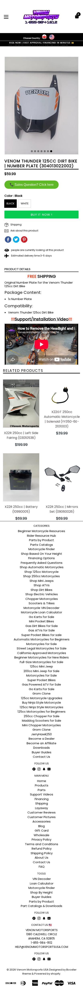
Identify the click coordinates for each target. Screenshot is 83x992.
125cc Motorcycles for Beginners (41, 711)
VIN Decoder (41, 879)
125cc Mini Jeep (41, 666)
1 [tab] (32, 151)
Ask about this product (24, 230)
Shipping (16, 224)
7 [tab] (51, 151)
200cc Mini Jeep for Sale (41, 671)
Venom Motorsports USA (33, 970)
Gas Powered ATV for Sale (41, 684)
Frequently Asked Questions (41, 563)
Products (41, 785)
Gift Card (42, 830)
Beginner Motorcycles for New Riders (41, 657)
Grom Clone (41, 693)
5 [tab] (45, 151)
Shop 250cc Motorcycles (41, 576)
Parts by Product (41, 540)
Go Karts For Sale (41, 689)
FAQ (42, 866)
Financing (42, 799)
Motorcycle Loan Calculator (41, 612)
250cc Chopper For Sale (41, 716)
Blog (41, 826)
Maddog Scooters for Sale (41, 720)
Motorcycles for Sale (41, 644)
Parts (42, 790)
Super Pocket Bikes (41, 680)
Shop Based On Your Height (41, 554)
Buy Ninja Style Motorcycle (41, 702)
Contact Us (41, 757)
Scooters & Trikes (42, 603)
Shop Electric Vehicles (41, 594)
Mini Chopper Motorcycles (41, 725)
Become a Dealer (42, 738)
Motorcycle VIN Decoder (41, 608)
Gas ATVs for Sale (41, 630)
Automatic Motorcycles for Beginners (42, 639)
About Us (41, 857)
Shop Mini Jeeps (42, 581)
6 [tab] (48, 151)
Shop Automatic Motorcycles (41, 567)
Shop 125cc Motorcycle (41, 572)
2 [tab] (35, 151)
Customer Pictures (41, 817)
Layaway (41, 808)
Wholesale (41, 835)
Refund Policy (42, 848)
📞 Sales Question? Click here (32, 184)
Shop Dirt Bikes (41, 590)
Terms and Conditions (41, 844)
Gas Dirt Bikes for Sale (41, 626)
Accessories (41, 821)
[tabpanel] (41, 107)
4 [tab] (41, 151)
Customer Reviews (41, 812)
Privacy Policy (41, 839)
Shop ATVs (42, 585)
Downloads (41, 748)
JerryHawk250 (41, 734)
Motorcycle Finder (41, 549)
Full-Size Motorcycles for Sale (41, 662)
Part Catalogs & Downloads (41, 906)
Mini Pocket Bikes (41, 621)
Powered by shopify (47, 974)
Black (10, 203)
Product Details (17, 269)
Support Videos (41, 794)
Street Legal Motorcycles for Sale (41, 648)
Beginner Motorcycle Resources (41, 531)
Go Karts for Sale (41, 617)
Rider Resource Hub (41, 536)
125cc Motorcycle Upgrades (41, 698)
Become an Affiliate (41, 743)
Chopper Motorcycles (41, 599)
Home (41, 781)
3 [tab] (38, 151)
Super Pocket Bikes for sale (41, 635)
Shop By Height (41, 892)
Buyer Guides (41, 752)
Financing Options (41, 558)
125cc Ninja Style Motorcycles (41, 707)
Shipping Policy (42, 853)
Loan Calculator (41, 883)
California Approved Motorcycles (41, 653)
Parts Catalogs (41, 545)
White (25, 203)
